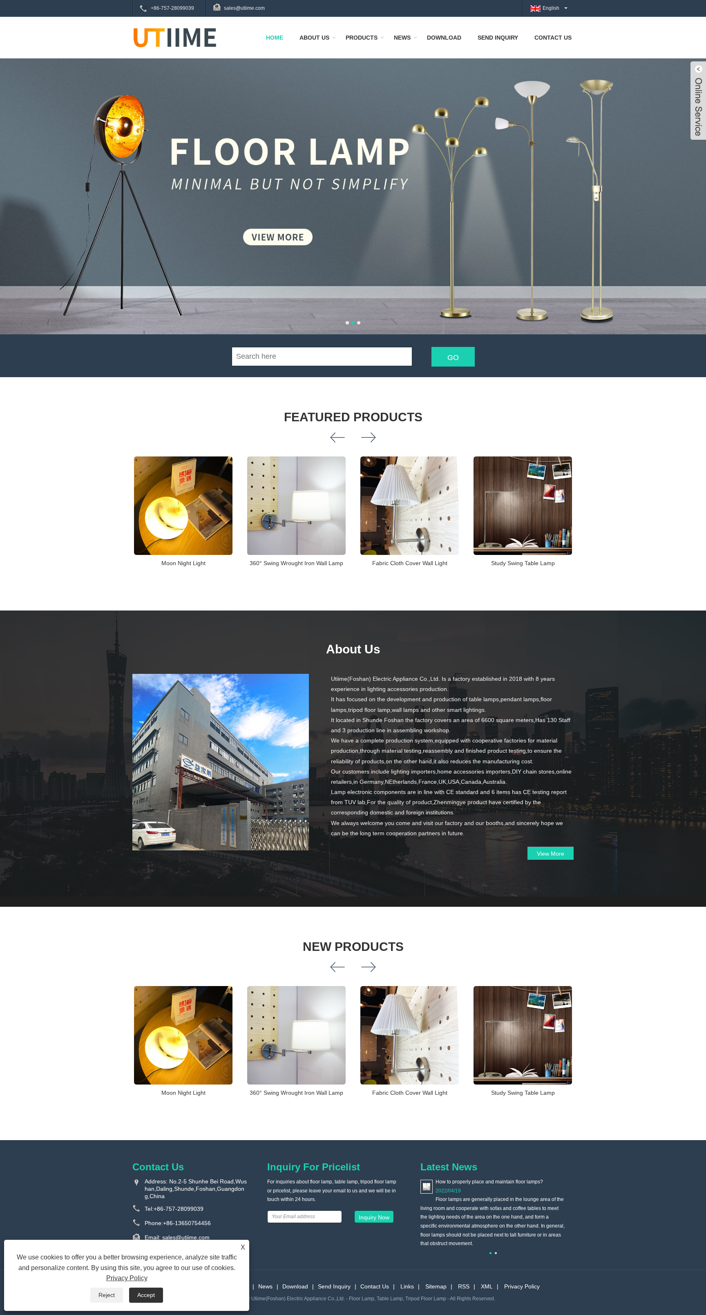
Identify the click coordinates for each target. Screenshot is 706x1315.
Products (362, 37)
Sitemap (436, 1286)
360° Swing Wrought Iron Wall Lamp (296, 563)
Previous (16, 184)
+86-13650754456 (187, 1223)
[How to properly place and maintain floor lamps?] (426, 1186)
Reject (106, 1295)
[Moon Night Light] (183, 505)
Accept (146, 1295)
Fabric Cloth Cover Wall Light (409, 563)
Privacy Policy (522, 1286)
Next (689, 184)
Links (407, 1286)
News (402, 37)
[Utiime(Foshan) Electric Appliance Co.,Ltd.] (174, 37)
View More (550, 853)
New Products (353, 946)
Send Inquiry (498, 37)
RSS (463, 1286)
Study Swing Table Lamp (523, 563)
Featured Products (353, 417)
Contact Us (553, 37)
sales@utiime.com (244, 8)
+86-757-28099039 (172, 8)
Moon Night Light (183, 563)
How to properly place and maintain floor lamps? (489, 1182)
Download (444, 37)
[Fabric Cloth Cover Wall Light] (409, 505)
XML (487, 1286)
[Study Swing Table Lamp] (523, 505)
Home (274, 37)
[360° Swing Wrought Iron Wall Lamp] (296, 505)
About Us (314, 37)
